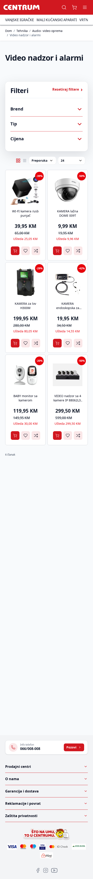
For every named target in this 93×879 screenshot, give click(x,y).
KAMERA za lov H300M (25, 305)
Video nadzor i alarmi (25, 35)
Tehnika (22, 31)
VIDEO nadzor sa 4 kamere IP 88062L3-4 (67, 400)
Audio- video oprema (47, 31)
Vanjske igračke (19, 19)
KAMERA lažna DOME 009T (67, 213)
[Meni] (85, 7)
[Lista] (24, 160)
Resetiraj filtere (67, 89)
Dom (8, 31)
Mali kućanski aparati (57, 19)
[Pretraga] (64, 7)
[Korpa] (74, 7)
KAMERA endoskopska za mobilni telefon (67, 307)
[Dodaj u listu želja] (25, 250)
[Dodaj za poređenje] (36, 250)
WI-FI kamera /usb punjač (25, 213)
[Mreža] (18, 160)
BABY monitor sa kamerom (25, 398)
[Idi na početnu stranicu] (21, 7)
